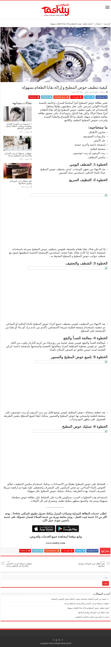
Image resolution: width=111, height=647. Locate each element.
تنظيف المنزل (93, 92)
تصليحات (98, 24)
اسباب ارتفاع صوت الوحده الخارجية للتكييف (92, 617)
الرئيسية (107, 24)
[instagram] (53, 640)
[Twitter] (59, 640)
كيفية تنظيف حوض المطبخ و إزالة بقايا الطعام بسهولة (88, 608)
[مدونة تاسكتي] (55, 9)
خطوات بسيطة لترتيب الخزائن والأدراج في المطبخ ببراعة (18, 154)
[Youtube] (56, 640)
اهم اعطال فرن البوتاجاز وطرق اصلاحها (21, 182)
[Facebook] (62, 640)
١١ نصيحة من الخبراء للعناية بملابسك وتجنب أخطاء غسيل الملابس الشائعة (19, 126)
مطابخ (87, 92)
